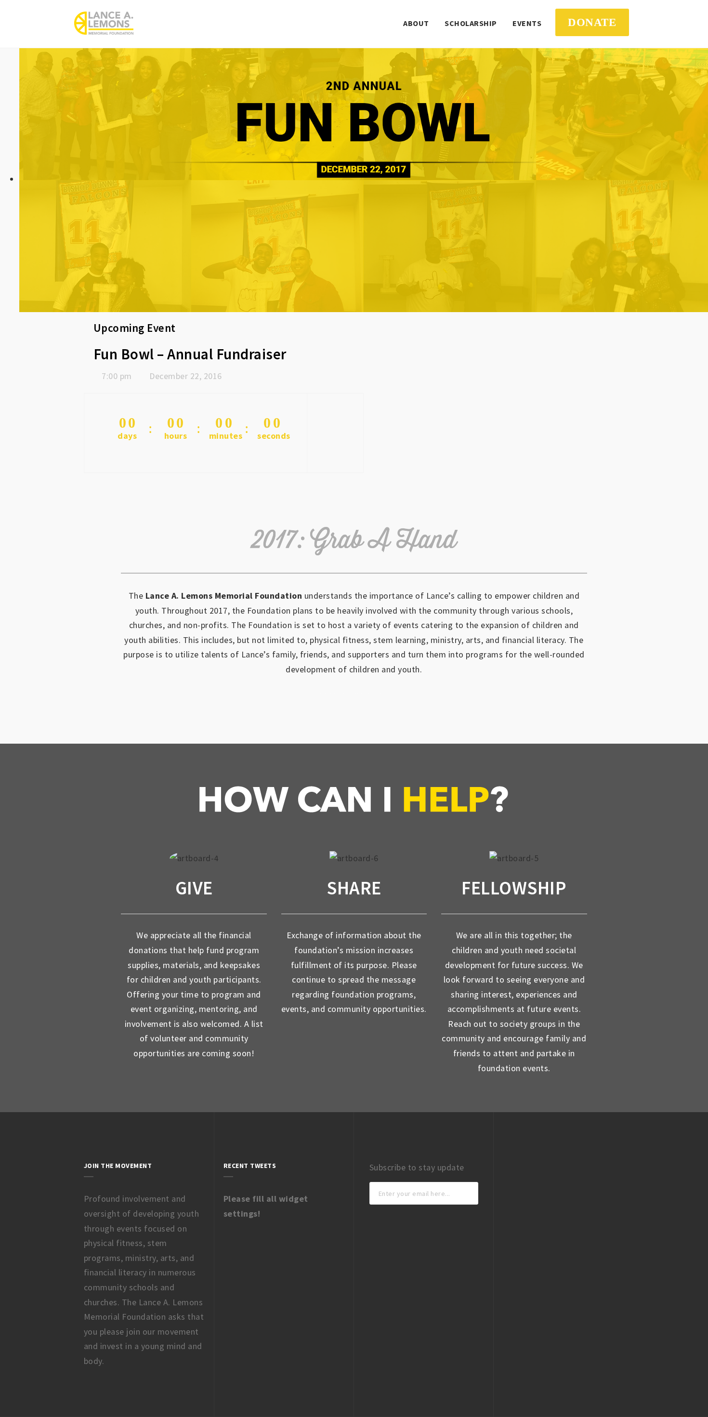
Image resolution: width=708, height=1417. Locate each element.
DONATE (592, 22)
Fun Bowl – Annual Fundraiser (190, 354)
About (416, 23)
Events (526, 23)
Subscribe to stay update (416, 1167)
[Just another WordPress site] (103, 23)
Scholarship (471, 23)
